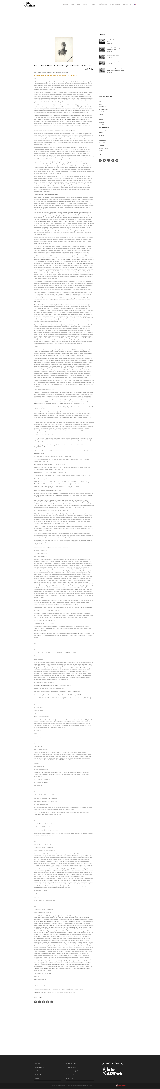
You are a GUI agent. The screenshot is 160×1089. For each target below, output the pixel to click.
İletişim (37, 1063)
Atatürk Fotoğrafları (74, 1071)
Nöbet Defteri (102, 125)
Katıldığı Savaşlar (103, 130)
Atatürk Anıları (72, 1067)
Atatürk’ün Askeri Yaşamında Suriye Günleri (115, 40)
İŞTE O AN (85, 4)
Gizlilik (37, 1078)
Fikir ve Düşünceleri (103, 143)
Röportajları (102, 117)
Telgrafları (101, 137)
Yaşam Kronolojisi (103, 106)
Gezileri (101, 114)
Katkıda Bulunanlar (40, 1075)
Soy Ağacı (101, 122)
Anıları (100, 104)
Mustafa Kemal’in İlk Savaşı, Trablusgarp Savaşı (113, 48)
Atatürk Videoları (73, 1075)
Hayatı (100, 101)
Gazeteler (101, 145)
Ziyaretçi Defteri (40, 1067)
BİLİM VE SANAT (127, 4)
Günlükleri (101, 112)
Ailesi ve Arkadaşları (104, 127)
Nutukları (101, 119)
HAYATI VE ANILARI (75, 4)
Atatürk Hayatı (72, 1063)
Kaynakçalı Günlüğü (103, 109)
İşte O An (101, 150)
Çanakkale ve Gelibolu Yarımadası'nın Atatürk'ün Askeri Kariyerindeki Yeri (116, 69)
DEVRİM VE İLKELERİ (115, 4)
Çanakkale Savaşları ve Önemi (114, 62)
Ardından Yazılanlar (103, 148)
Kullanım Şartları (40, 1071)
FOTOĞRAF (93, 4)
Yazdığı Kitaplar (102, 140)
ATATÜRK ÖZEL (103, 4)
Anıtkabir (101, 132)
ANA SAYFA (65, 4)
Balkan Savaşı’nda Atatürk (113, 55)
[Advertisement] (64, 23)
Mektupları (101, 135)
